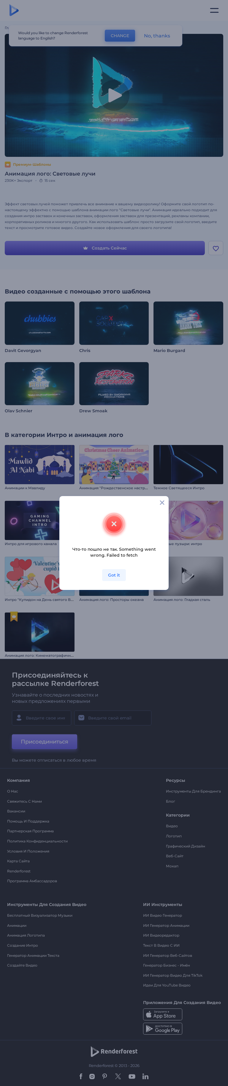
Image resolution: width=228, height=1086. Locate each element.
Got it (114, 575)
